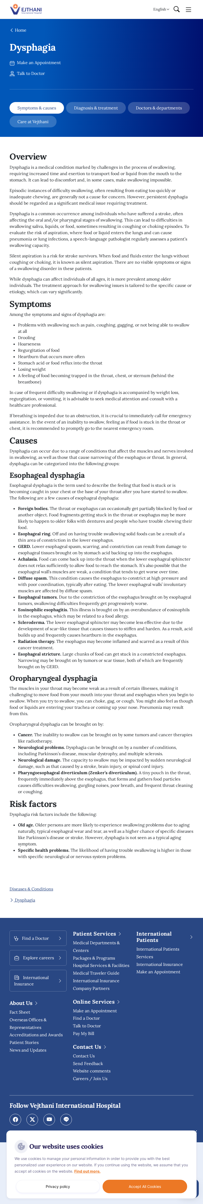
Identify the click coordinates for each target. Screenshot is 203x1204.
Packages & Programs (94, 958)
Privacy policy (58, 1186)
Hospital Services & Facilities (101, 965)
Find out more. (87, 1171)
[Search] (176, 9)
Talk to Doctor (30, 73)
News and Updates (28, 1050)
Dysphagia (24, 900)
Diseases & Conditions (31, 889)
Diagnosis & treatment (96, 107)
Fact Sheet (20, 1012)
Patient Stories (24, 1042)
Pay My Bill (83, 1033)
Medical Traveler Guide (96, 973)
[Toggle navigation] (188, 9)
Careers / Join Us (90, 1078)
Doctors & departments (159, 107)
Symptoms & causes (36, 107)
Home (20, 30)
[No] (195, 1131)
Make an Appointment (38, 62)
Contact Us (84, 1055)
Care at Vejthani (33, 121)
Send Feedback (88, 1063)
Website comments (91, 1070)
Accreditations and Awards (36, 1034)
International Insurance (159, 964)
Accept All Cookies (145, 1186)
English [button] (159, 9)
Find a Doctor (86, 1018)
